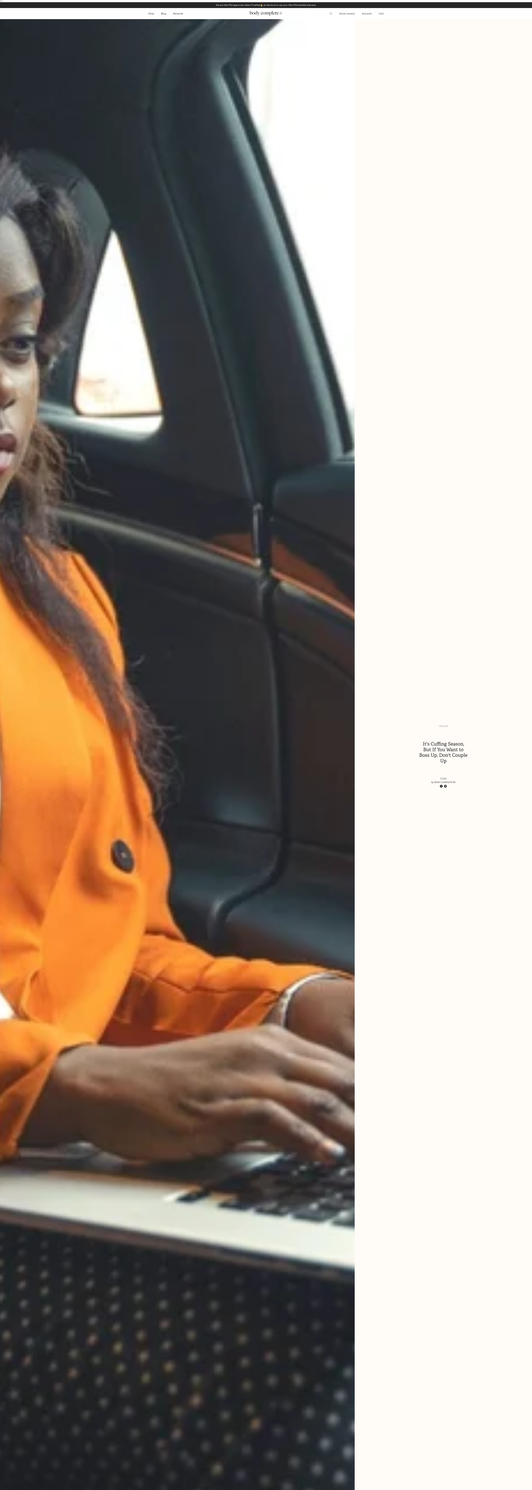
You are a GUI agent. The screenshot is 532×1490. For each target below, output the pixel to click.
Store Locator (347, 13)
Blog (163, 13)
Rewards (178, 13)
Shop (151, 13)
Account (367, 13)
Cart (381, 13)
